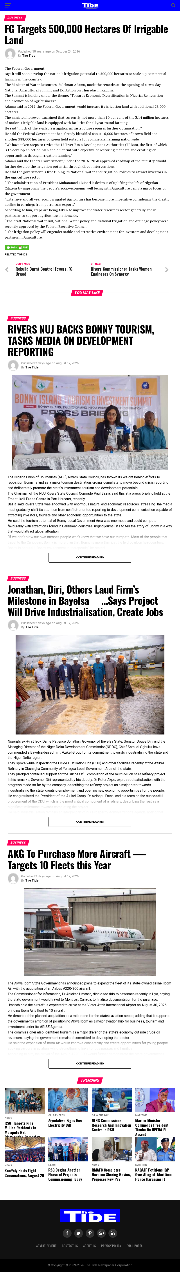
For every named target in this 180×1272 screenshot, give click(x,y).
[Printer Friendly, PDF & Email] (17, 247)
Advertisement (46, 1245)
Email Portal (135, 1245)
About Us (89, 1245)
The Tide (28, 55)
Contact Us (70, 1245)
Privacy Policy (111, 1245)
